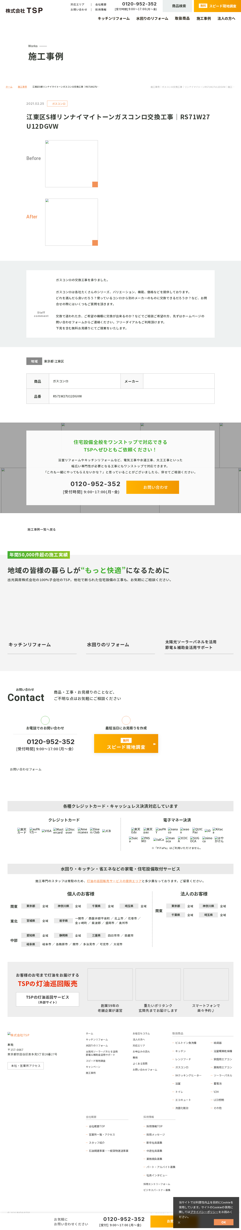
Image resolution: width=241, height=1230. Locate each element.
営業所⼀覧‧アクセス (102, 1134)
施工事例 (22, 86)
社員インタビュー (157, 1175)
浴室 (178, 1083)
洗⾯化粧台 (181, 1108)
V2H (216, 1092)
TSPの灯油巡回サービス (47, 999)
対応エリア (139, 1045)
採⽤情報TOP (154, 1126)
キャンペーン (93, 1067)
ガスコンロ (181, 1067)
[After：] (71, 222)
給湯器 (218, 1043)
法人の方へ (139, 1039)
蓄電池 (218, 1083)
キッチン (180, 1051)
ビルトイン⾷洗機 (185, 1043)
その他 (218, 1108)
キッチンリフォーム (97, 1039)
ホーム (9, 86)
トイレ (179, 1092)
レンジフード (183, 1059)
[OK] (179, 1222)
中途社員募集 (154, 1151)
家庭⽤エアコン (223, 1059)
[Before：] (71, 163)
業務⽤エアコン (223, 1067)
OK (223, 1222)
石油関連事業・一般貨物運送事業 (108, 1151)
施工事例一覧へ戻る (41, 529)
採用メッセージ (155, 1134)
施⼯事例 (91, 1073)
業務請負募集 (154, 1159)
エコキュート (183, 1100)
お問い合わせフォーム (26, 769)
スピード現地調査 (95, 1060)
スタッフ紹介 (97, 1142)
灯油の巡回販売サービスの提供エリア (114, 881)
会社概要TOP (97, 1126)
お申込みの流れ (141, 1051)
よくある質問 (140, 1063)
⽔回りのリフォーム (97, 1045)
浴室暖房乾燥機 (223, 1051)
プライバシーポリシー (204, 1212)
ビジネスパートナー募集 (156, 1190)
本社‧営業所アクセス (26, 1066)
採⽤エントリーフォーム (156, 1184)
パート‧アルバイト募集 (160, 1167)
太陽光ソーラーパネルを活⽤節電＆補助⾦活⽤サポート (102, 1053)
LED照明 (219, 1100)
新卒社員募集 (154, 1142)
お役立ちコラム (141, 1033)
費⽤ (135, 1057)
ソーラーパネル (223, 1075)
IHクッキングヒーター (188, 1075)
